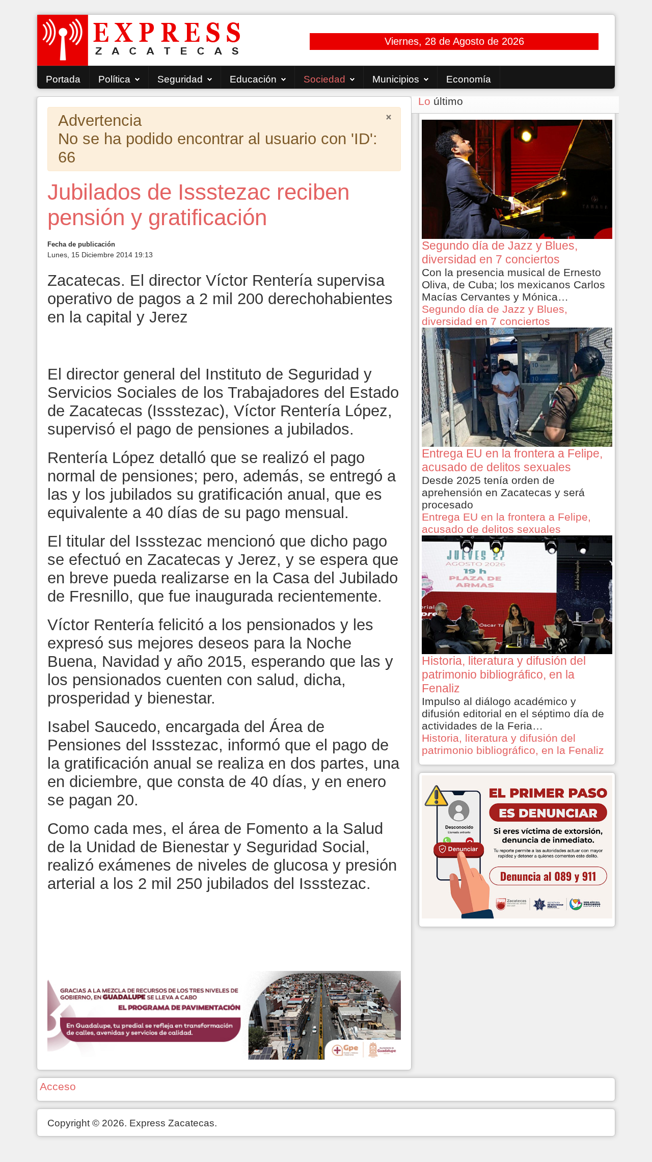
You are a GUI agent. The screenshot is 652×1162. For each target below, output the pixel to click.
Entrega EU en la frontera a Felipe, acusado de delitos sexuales (506, 523)
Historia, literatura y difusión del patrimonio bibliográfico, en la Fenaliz (513, 744)
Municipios (395, 79)
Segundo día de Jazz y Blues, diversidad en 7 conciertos (494, 315)
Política (114, 79)
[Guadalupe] (224, 1014)
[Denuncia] (517, 846)
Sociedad (324, 79)
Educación (253, 79)
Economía (468, 79)
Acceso (58, 1086)
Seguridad (180, 79)
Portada (63, 79)
